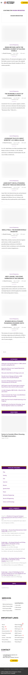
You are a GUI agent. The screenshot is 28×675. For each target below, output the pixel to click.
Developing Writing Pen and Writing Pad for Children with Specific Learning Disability (13, 544)
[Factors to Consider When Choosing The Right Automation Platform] (14, 424)
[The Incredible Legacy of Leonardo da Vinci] (14, 80)
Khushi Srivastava (17, 15)
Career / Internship (6, 637)
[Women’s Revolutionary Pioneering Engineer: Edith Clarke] (14, 307)
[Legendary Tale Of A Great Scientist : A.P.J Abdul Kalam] (14, 125)
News (3, 628)
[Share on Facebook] (10, 68)
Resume (5, 485)
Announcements (6, 631)
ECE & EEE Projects (19, 637)
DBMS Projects (18, 635)
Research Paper (18, 639)
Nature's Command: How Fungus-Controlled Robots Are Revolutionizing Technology (13, 395)
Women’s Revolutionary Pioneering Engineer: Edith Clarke (14, 323)
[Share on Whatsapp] (15, 68)
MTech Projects (18, 626)
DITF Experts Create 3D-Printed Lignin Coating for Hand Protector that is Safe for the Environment (13, 386)
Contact (4, 635)
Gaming (5, 475)
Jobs (4, 478)
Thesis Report (18, 641)
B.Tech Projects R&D (7, 610)
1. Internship (17, 605)
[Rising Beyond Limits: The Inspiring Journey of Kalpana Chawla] (14, 33)
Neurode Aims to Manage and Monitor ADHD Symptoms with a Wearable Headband (11, 376)
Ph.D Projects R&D (7, 608)
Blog (3, 626)
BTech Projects (18, 631)
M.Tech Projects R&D (7, 606)
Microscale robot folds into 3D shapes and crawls (12, 373)
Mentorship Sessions (7, 604)
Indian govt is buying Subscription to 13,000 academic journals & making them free (13, 364)
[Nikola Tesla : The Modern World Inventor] (14, 216)
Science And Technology (8, 501)
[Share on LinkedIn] (12, 68)
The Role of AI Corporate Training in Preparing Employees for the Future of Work (12, 516)
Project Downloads (6, 633)
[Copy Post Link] (18, 68)
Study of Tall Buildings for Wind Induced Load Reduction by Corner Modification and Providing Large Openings (13, 573)
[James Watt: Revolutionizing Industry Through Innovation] (14, 169)
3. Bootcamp (18, 609)
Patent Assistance (19, 624)
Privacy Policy (5, 639)
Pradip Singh (4, 530)
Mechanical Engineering (8, 495)
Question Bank (6, 488)
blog (4, 472)
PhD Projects (18, 628)
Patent (4, 492)
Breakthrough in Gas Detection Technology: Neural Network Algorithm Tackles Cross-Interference (13, 405)
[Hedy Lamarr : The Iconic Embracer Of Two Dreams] (14, 263)
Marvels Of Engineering (8, 498)
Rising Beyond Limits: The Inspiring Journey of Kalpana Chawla (14, 49)
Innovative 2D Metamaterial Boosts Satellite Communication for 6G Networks (11, 381)
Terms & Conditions (6, 641)
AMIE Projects (18, 633)
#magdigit (13, 673)
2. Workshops (18, 607)
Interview (5, 482)
